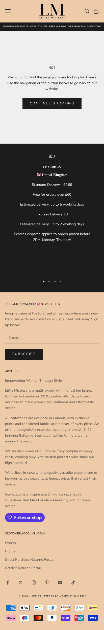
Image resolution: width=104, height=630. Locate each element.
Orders (10, 543)
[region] (52, 213)
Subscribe (24, 354)
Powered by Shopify (70, 596)
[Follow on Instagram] (33, 582)
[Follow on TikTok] (73, 582)
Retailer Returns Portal (23, 568)
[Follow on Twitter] (20, 582)
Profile (10, 551)
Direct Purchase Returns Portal (29, 559)
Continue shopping (52, 103)
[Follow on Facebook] (7, 582)
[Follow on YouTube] (60, 582)
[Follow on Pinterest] (46, 582)
